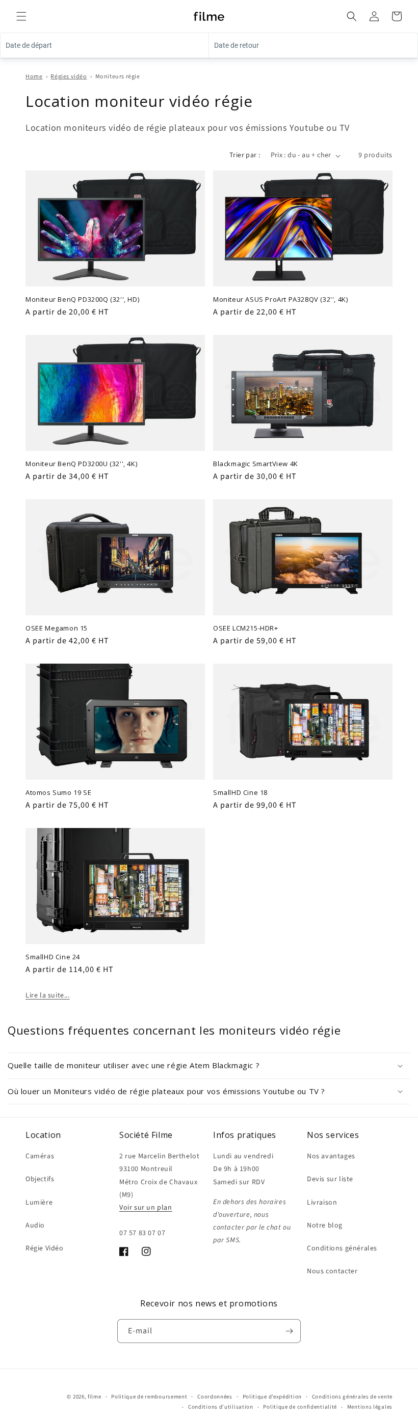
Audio (35, 1225)
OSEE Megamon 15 (56, 628)
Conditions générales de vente (352, 1397)
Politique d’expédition (272, 1397)
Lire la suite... (47, 995)
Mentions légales (370, 1407)
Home (33, 76)
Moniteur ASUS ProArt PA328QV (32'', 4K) (280, 299)
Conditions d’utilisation (220, 1407)
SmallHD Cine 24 (52, 957)
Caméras (39, 1156)
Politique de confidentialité (300, 1407)
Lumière (39, 1202)
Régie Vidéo (44, 1248)
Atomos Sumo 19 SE (58, 792)
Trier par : (244, 155)
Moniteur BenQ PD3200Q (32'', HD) (82, 299)
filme (94, 1397)
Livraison (322, 1202)
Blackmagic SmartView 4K (255, 464)
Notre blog (325, 1225)
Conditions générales (342, 1248)
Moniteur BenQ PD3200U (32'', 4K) (81, 464)
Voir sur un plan (145, 1208)
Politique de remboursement (149, 1397)
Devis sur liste (330, 1179)
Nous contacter (332, 1271)
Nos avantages (331, 1156)
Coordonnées (214, 1397)
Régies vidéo (68, 76)
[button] (21, 16)
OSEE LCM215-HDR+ (245, 628)
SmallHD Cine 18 (240, 792)
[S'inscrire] (289, 1331)
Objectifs (39, 1179)
